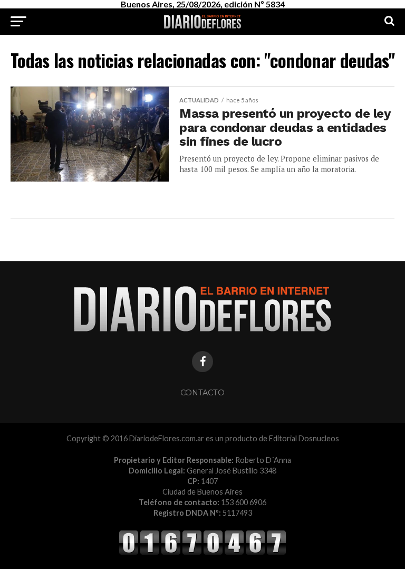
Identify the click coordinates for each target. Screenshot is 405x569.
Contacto (202, 392)
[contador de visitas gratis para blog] (202, 552)
